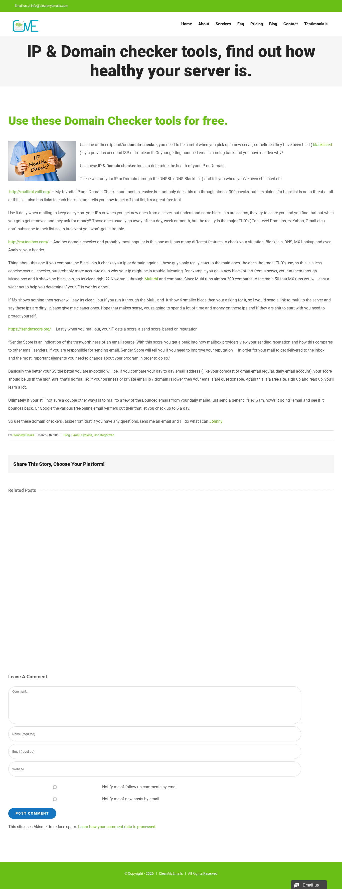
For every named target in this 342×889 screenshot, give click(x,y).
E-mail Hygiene (81, 435)
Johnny (216, 421)
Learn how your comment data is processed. (117, 826)
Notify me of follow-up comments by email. (140, 787)
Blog (67, 435)
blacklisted (322, 144)
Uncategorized (104, 435)
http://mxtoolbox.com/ (28, 242)
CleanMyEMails (23, 435)
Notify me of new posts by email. (131, 799)
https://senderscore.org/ (29, 329)
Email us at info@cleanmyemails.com (41, 6)
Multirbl (151, 279)
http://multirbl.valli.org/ (29, 191)
